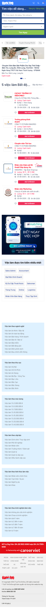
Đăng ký (32, 8)
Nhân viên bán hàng (13, 296)
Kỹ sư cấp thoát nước (14, 283)
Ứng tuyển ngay (30, 112)
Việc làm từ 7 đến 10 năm (14, 527)
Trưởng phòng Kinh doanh (22, 120)
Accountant (24, 270)
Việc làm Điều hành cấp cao (15, 458)
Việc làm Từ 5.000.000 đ (14, 406)
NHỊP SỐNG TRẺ (23, 558)
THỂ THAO (31, 557)
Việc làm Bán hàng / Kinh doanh (17, 337)
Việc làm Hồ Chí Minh (12, 370)
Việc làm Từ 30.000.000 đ (14, 421)
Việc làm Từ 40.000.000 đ (14, 424)
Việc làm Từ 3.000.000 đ (14, 403)
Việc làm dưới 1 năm (12, 518)
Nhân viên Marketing (23, 189)
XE (14, 564)
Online (21, 290)
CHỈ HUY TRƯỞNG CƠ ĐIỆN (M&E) (23, 94)
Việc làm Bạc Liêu (11, 379)
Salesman (31, 283)
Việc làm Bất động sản (13, 346)
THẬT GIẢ (40, 564)
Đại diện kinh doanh (13, 277)
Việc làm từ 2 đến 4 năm (14, 521)
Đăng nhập (40, 8)
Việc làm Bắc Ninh (11, 388)
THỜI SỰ (6, 561)
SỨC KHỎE (31, 564)
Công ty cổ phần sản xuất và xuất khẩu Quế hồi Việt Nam (26, 191)
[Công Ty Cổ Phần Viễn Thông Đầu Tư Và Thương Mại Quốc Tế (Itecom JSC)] (8, 96)
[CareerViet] (30, 550)
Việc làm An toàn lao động (14, 333)
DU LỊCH (14, 568)
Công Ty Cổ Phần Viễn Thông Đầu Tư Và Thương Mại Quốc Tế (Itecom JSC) (28, 98)
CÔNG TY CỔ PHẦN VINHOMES (25, 124)
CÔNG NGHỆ (14, 561)
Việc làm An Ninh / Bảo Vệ (14, 330)
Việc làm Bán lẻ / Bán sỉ (13, 340)
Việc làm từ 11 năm (11, 530)
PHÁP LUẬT (6, 568)
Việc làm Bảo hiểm (12, 343)
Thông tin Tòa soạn (8, 596)
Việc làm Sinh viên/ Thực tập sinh (17, 439)
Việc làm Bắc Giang (12, 385)
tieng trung (10, 290)
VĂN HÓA (23, 563)
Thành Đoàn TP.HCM (8, 599)
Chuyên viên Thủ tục (23, 143)
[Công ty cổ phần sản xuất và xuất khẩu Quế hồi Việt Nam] (8, 192)
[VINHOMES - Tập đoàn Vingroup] (8, 168)
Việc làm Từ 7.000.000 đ (13, 409)
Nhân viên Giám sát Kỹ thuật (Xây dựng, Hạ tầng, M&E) (24, 166)
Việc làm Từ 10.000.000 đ (14, 412)
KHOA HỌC (31, 561)
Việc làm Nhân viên (12, 446)
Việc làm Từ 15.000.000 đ (14, 415)
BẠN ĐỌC (40, 561)
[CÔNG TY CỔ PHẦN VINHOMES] (8, 122)
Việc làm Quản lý (11, 452)
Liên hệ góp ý (6, 603)
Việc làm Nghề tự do (12, 482)
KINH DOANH (14, 557)
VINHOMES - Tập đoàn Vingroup (26, 170)
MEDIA (6, 557)
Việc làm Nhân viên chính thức (16, 476)
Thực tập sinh (31, 296)
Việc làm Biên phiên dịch (14, 349)
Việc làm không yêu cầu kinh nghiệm (18, 512)
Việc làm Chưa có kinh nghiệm (16, 515)
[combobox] (23, 15)
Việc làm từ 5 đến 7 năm (13, 524)
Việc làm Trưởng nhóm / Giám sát (17, 449)
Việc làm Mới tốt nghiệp (13, 443)
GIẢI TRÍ (23, 567)
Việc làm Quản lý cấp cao (14, 455)
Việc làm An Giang (11, 373)
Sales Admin (10, 270)
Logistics (31, 290)
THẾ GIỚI (6, 564)
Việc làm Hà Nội (11, 367)
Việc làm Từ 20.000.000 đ (14, 418)
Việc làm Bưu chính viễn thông (16, 352)
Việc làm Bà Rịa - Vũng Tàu (15, 376)
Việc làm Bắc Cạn (11, 382)
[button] (38, 3)
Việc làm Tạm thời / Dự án (14, 479)
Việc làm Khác (10, 485)
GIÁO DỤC (40, 557)
